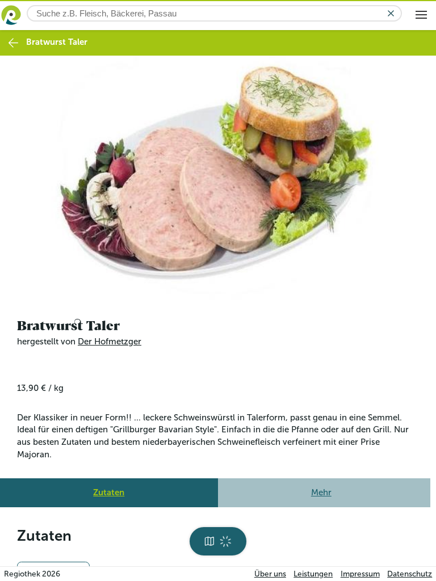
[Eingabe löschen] (391, 13)
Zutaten (108, 489)
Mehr (321, 489)
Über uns (270, 574)
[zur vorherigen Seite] (13, 43)
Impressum (360, 574)
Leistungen (313, 574)
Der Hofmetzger (109, 339)
